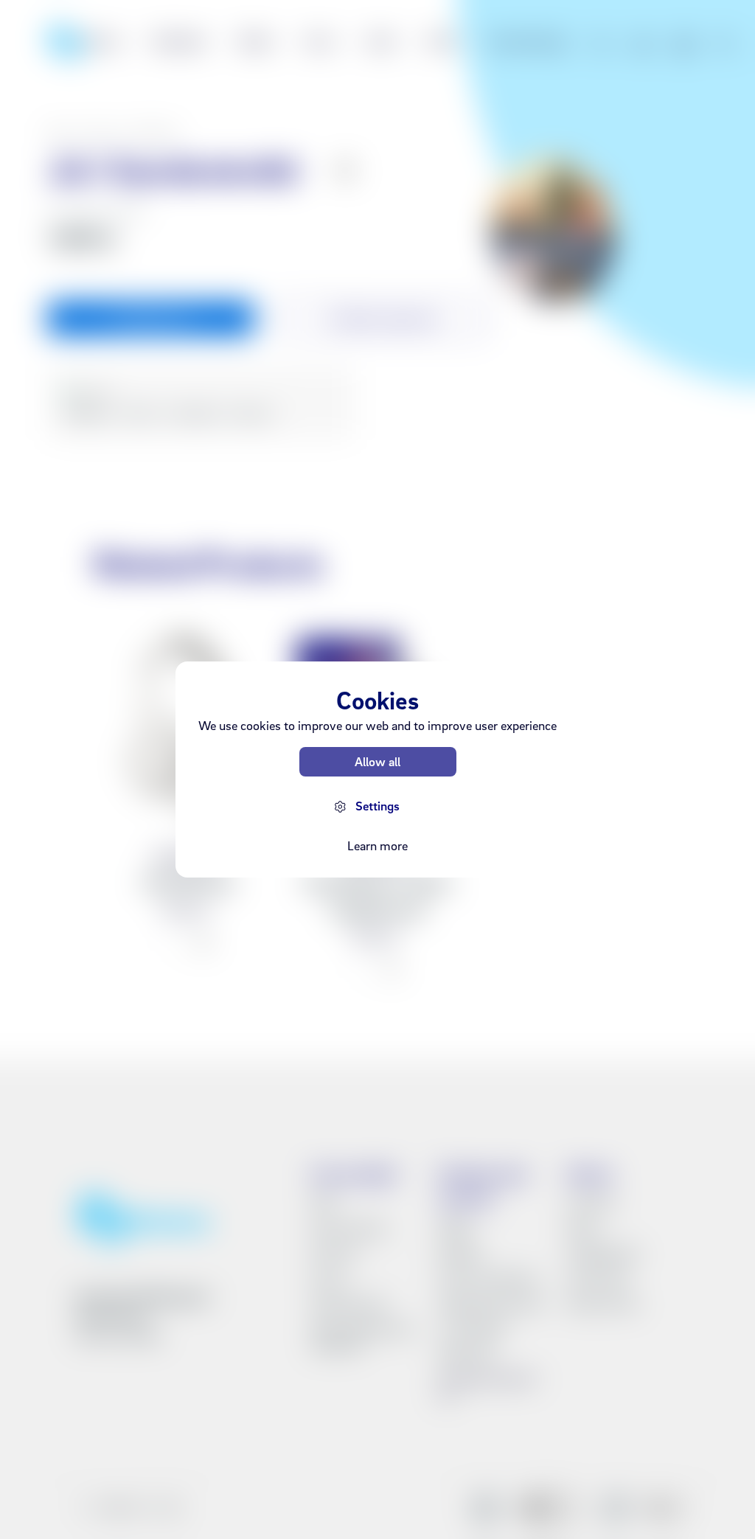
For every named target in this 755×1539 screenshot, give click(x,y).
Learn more (377, 845)
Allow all (377, 761)
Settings (377, 805)
